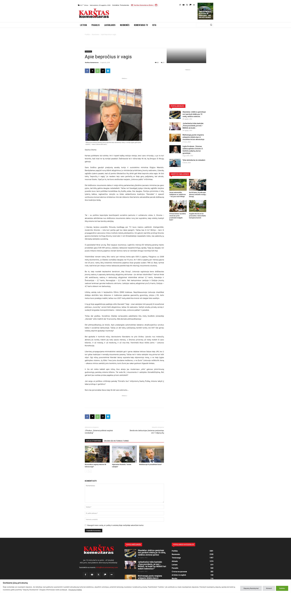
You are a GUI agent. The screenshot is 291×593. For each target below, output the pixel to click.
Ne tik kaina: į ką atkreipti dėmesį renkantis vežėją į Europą (197, 194)
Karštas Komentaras (92, 62)
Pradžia (87, 34)
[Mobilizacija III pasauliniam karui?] (151, 454)
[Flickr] (194, 5)
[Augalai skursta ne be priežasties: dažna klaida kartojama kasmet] (197, 206)
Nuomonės (95, 34)
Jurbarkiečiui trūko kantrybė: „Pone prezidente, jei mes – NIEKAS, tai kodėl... (193, 125)
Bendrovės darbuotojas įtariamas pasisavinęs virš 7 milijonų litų (147, 431)
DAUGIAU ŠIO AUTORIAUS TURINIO (116, 441)
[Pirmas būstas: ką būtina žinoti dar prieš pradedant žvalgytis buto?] (178, 206)
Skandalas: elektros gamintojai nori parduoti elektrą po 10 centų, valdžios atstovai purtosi (152, 552)
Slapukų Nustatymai (250, 588)
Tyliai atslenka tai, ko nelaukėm (194, 160)
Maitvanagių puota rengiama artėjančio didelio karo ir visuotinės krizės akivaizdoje (193, 137)
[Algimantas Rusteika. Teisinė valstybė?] (124, 454)
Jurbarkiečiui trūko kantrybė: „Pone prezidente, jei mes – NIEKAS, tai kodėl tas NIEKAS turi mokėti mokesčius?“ (152, 565)
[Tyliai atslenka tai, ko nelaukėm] (175, 163)
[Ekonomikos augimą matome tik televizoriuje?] (97, 454)
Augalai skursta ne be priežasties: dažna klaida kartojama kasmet (197, 216)
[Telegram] (108, 71)
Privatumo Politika (75, 590)
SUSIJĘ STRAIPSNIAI (93, 441)
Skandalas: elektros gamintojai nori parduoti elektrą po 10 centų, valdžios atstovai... (194, 114)
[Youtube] (183, 5)
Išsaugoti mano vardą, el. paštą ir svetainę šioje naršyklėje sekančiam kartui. (115, 525)
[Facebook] (180, 5)
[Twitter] (187, 5)
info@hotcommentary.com (107, 567)
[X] (92, 71)
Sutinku (282, 588)
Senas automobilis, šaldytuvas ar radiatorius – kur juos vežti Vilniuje (205, 14)
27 (163, 62)
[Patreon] (190, 5)
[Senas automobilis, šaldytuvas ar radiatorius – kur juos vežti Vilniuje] (178, 185)
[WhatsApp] (97, 71)
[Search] (211, 25)
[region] (145, 586)
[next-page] (89, 471)
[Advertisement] (153, 14)
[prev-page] (86, 471)
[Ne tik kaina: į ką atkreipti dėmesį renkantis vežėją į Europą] (197, 185)
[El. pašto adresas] (102, 71)
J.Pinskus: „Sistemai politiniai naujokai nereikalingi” (99, 431)
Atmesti (269, 588)
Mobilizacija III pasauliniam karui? (150, 464)
